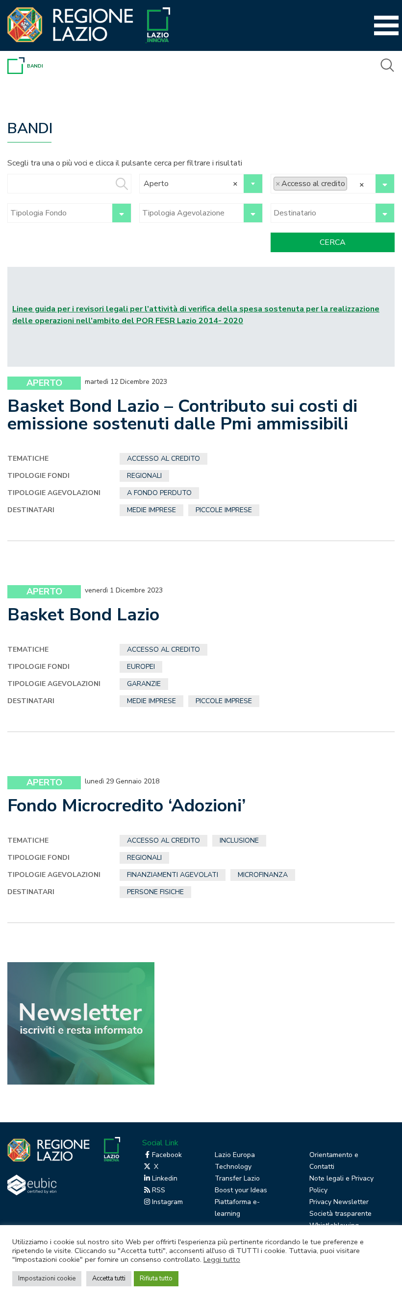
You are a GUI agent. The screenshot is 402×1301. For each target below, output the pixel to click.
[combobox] (201, 183)
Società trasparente (340, 1213)
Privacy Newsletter (339, 1201)
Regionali (144, 475)
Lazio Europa (235, 1154)
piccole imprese (224, 510)
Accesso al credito (163, 458)
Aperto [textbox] (191, 183)
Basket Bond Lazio (83, 615)
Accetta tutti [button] (109, 1278)
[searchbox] (352, 183)
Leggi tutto (221, 1259)
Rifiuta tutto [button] (156, 1278)
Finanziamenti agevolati (172, 874)
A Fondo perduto (159, 492)
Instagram (167, 1201)
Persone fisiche (155, 892)
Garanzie (144, 683)
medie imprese (151, 510)
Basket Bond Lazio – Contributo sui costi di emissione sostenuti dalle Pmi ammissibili (182, 415)
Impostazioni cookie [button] (46, 1278)
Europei (141, 666)
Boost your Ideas (241, 1190)
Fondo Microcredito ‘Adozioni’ (126, 806)
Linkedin (164, 1178)
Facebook (167, 1154)
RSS (158, 1190)
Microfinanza (263, 874)
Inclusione (239, 840)
